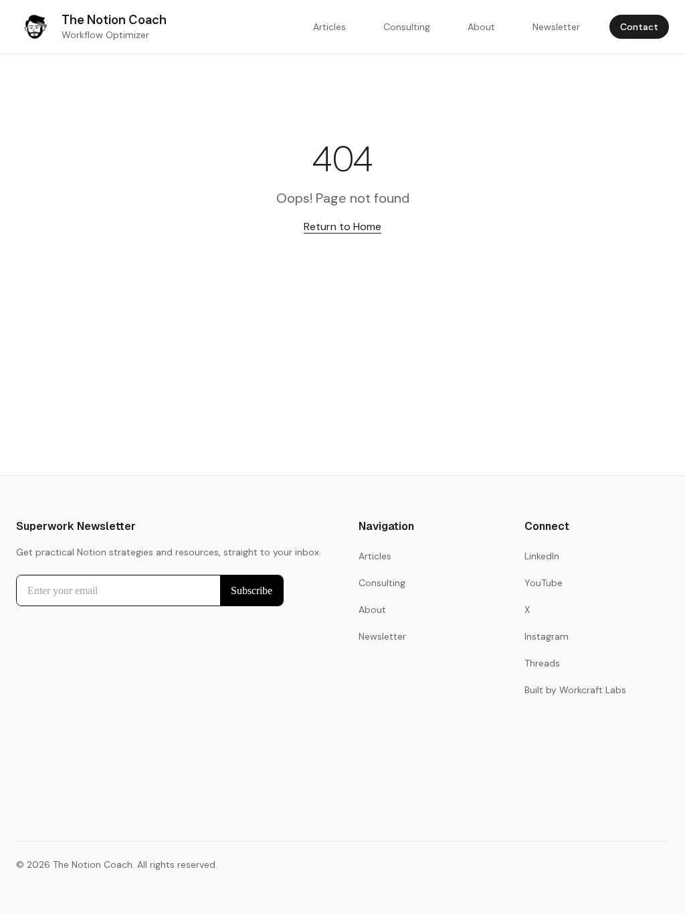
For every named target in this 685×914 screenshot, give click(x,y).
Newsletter (556, 27)
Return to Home (342, 226)
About (481, 27)
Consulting (406, 27)
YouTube (543, 583)
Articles (329, 27)
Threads (542, 663)
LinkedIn (541, 556)
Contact (639, 27)
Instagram (546, 636)
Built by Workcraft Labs (575, 690)
